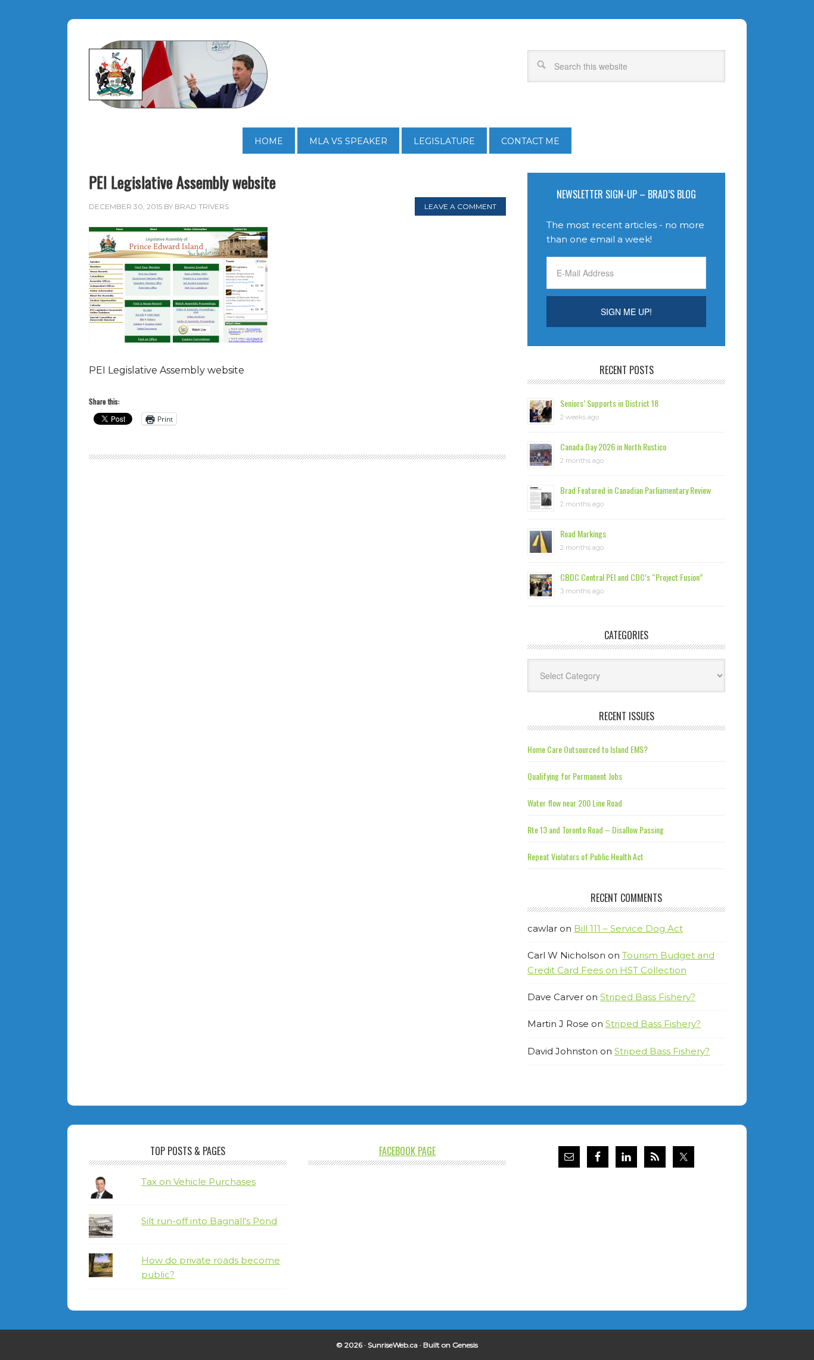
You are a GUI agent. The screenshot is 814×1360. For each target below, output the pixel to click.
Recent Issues (626, 716)
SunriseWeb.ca (393, 1344)
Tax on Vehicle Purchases (198, 1181)
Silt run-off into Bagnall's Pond (209, 1221)
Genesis (465, 1344)
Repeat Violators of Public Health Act (585, 856)
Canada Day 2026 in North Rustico (613, 446)
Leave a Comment (460, 206)
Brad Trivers (178, 74)
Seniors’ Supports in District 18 (609, 403)
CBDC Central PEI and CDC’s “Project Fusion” (631, 577)
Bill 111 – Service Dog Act (628, 928)
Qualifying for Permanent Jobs (574, 776)
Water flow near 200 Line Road (574, 802)
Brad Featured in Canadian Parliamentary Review (635, 490)
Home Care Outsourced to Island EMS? (587, 749)
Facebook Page (407, 1151)
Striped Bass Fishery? (647, 997)
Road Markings (583, 533)
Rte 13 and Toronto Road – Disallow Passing (595, 829)
